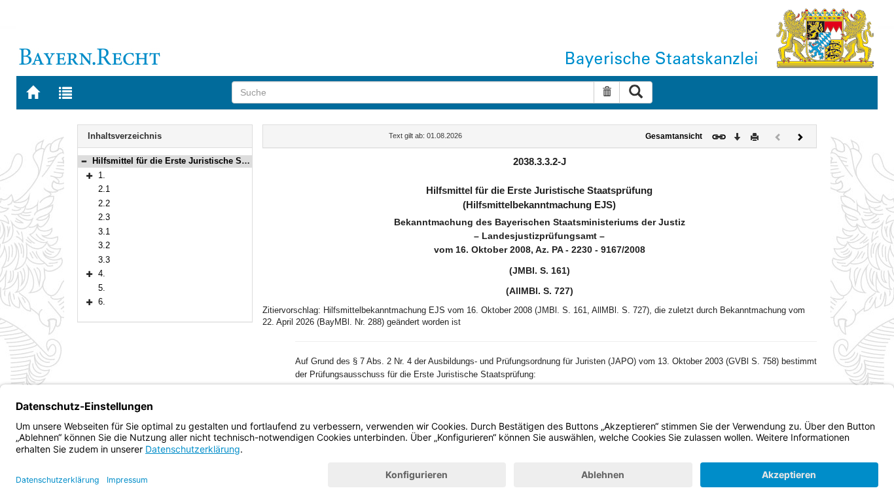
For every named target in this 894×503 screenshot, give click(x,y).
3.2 (104, 245)
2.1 (104, 189)
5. (101, 288)
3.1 (104, 231)
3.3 (104, 260)
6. (101, 302)
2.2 (104, 203)
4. (101, 273)
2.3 (104, 217)
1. (101, 175)
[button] (83, 161)
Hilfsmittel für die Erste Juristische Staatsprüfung (192, 161)
